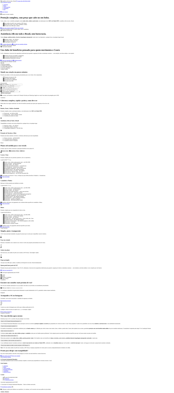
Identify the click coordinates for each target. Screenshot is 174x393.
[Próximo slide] (3, 63)
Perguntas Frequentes (7, 369)
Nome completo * (5, 84)
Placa (3, 90)
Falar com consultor (19, 28)
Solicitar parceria (17, 60)
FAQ (4, 9)
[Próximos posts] (1, 303)
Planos (4, 5)
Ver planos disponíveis (7, 44)
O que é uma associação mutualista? (8, 326)
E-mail (3, 88)
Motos (23, 150)
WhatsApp (6, 378)
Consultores (5, 8)
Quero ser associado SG (7, 60)
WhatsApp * (4, 85)
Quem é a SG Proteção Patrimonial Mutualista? (10, 321)
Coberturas (5, 4)
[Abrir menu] (1, 13)
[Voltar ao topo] (12, 387)
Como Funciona (6, 7)
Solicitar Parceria (7, 372)
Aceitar (2, 391)
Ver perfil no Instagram (6, 311)
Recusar (6, 391)
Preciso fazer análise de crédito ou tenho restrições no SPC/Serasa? (14, 345)
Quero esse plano (5, 176)
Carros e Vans (5, 150)
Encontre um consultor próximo (20, 44)
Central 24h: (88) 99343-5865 (23, 1)
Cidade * (4, 87)
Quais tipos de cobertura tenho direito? (9, 335)
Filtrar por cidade (6, 287)
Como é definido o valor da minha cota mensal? (10, 340)
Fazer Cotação (4, 11)
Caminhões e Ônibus (15, 150)
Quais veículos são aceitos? (7, 330)
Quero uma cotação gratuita (7, 28)
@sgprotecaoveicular (6, 300)
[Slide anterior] (1, 63)
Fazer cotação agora (5, 355)
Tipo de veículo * (6, 91)
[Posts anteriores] (1, 302)
